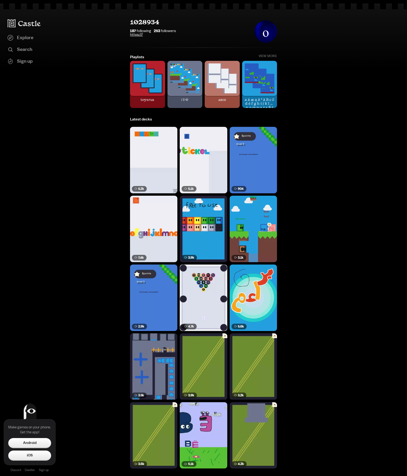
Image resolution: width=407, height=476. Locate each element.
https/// (136, 35)
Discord (16, 470)
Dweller (30, 470)
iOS (30, 455)
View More (268, 56)
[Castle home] (24, 23)
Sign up (44, 470)
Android (30, 443)
